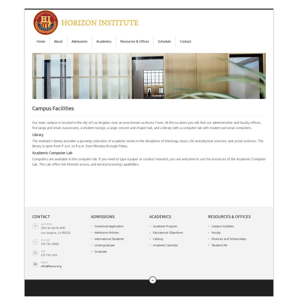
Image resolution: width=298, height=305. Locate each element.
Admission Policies (106, 232)
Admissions (79, 41)
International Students (109, 239)
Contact (185, 41)
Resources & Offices (134, 41)
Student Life (219, 245)
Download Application (108, 226)
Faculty (216, 232)
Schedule (164, 41)
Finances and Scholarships (229, 239)
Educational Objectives (168, 232)
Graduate (100, 251)
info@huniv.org (51, 266)
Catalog (158, 239)
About (58, 41)
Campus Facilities (223, 226)
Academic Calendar (165, 245)
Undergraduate (104, 245)
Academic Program (165, 226)
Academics (103, 41)
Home (41, 41)
